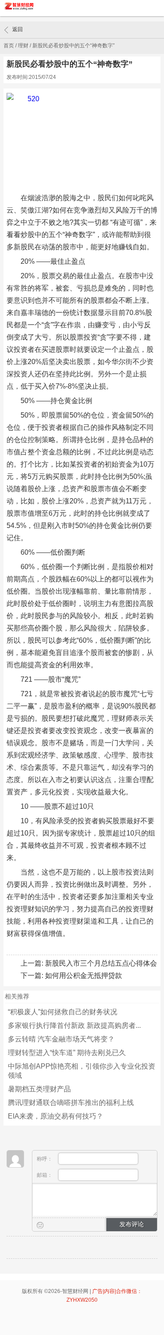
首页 (8, 45)
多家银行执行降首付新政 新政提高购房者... (74, 1025)
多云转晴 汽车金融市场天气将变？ (61, 1039)
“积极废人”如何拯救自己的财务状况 (62, 1012)
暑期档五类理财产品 (39, 1089)
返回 (17, 29)
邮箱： (45, 1175)
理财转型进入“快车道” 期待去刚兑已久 (67, 1052)
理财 (23, 45)
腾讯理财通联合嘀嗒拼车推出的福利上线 (71, 1102)
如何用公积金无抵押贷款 (83, 975)
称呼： (45, 1159)
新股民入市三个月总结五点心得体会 (101, 963)
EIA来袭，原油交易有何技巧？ (55, 1116)
